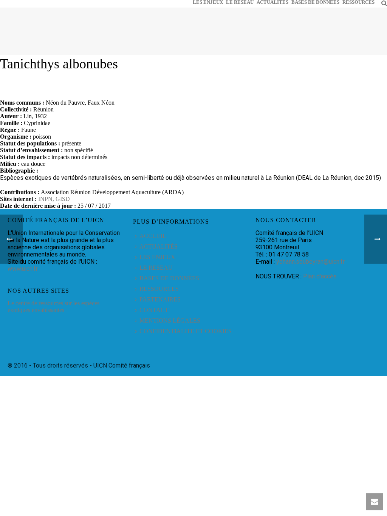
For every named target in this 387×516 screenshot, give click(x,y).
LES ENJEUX (208, 2)
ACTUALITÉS (272, 2)
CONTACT (154, 310)
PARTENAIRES (160, 299)
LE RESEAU (240, 2)
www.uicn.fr (23, 268)
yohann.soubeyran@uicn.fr (310, 261)
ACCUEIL (152, 236)
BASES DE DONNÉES (315, 2)
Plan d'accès (320, 276)
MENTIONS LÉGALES (169, 320)
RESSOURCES (358, 2)
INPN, (47, 199)
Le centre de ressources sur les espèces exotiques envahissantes (53, 306)
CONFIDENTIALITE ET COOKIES (185, 331)
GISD (63, 199)
